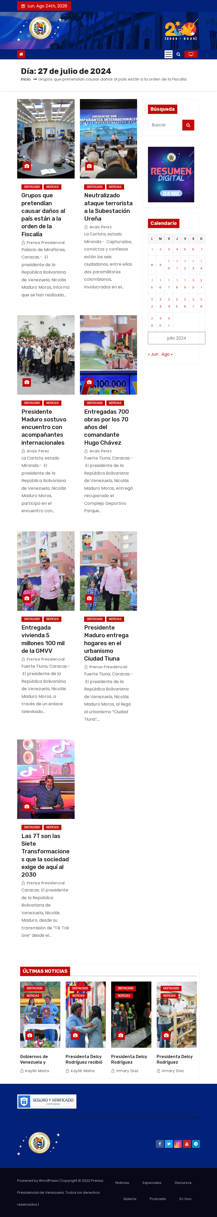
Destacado (32, 187)
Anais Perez (100, 227)
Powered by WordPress (38, 1180)
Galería (129, 1198)
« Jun (153, 354)
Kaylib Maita (36, 1070)
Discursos (183, 1182)
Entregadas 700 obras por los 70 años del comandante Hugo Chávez (106, 427)
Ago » (167, 354)
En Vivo (185, 1198)
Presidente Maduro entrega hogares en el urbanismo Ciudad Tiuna (106, 643)
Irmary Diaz (127, 1070)
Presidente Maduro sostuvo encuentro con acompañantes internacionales (43, 427)
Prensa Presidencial (45, 242)
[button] (178, 54)
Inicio (26, 79)
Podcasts (158, 1198)
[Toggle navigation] (169, 54)
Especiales (152, 1182)
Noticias (52, 187)
